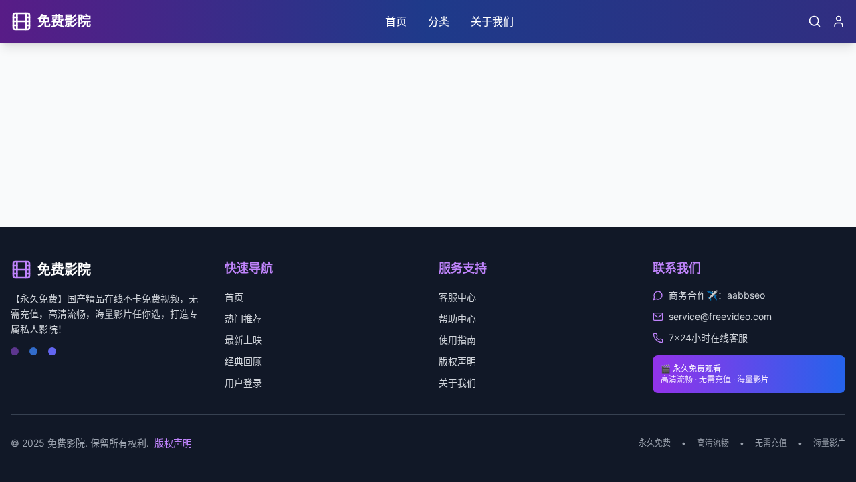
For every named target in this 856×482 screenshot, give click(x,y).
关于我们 (492, 21)
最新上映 (243, 339)
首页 (396, 21)
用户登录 (243, 382)
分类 (438, 21)
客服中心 (457, 297)
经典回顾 (243, 361)
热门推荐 (243, 318)
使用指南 (457, 339)
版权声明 (457, 361)
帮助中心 (457, 318)
